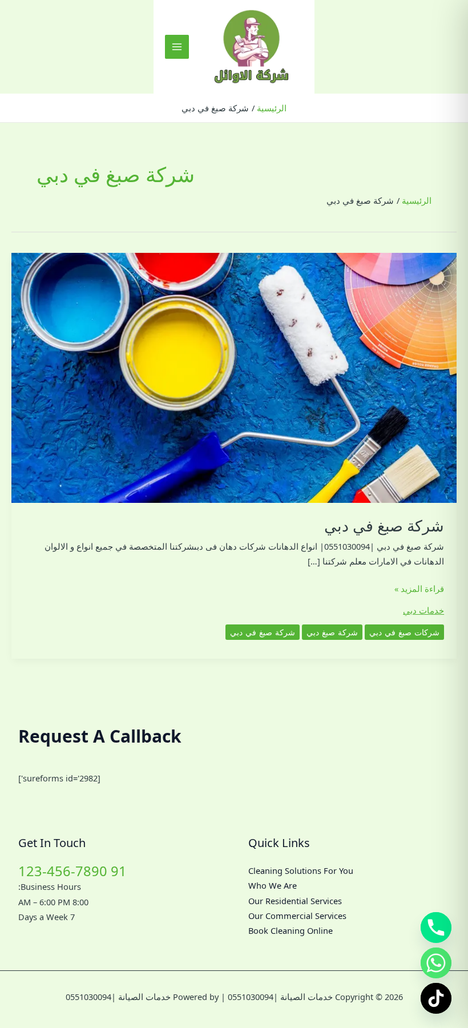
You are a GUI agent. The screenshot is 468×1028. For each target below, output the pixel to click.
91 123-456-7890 (72, 871)
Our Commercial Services (297, 915)
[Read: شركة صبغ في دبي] (234, 376)
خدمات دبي (423, 610)
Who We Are (272, 885)
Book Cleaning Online (290, 930)
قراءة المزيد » (419, 589)
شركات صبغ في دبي (404, 632)
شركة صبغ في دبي (384, 525)
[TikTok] (436, 998)
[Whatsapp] (436, 963)
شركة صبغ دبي (332, 632)
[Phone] (436, 927)
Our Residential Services (295, 900)
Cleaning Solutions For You (300, 870)
